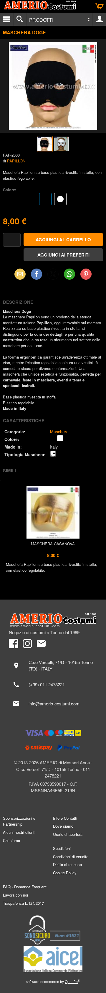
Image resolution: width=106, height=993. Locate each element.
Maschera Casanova (53, 543)
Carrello (99, 6)
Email (20, 274)
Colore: (9, 189)
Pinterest (86, 274)
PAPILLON (16, 161)
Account (99, 19)
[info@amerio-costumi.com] (53, 703)
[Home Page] (53, 620)
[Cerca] (19, 19)
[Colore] (53, 200)
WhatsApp (69, 274)
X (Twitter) (53, 276)
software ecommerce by (53, 981)
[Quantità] (12, 240)
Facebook (36, 274)
